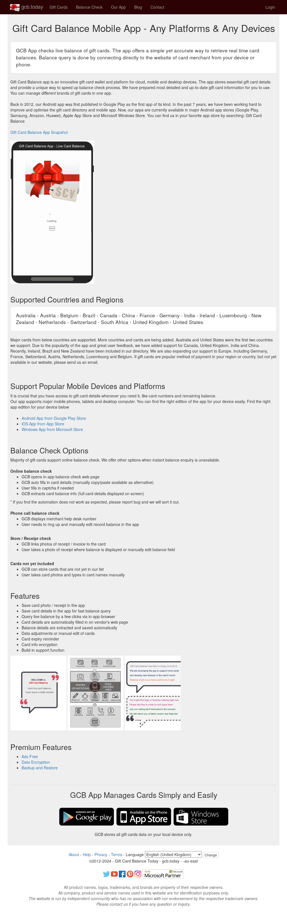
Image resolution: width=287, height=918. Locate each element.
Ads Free (30, 756)
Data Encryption (36, 762)
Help (87, 854)
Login (270, 7)
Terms (116, 854)
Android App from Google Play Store (54, 418)
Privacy (100, 854)
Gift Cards (59, 7)
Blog (138, 7)
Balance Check (89, 7)
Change (211, 854)
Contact (157, 7)
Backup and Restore (40, 767)
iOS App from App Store (43, 424)
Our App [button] (118, 7)
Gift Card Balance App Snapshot (39, 132)
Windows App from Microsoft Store (52, 429)
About (74, 854)
